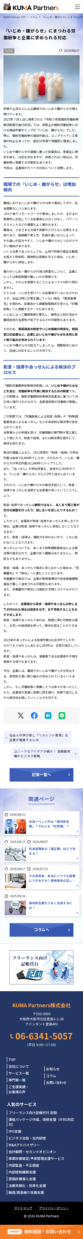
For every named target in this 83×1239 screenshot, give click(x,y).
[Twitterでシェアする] (21, 716)
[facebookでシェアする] (34, 715)
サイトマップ (23, 1208)
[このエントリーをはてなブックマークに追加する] (48, 715)
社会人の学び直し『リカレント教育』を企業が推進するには (38, 737)
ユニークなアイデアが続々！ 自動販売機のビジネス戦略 (42, 753)
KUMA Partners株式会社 (41, 1005)
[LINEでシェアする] (62, 715)
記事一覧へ (41, 774)
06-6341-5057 (44, 1036)
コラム (9, 50)
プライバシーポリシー (54, 1208)
